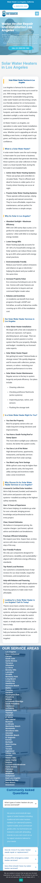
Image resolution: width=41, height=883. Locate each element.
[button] (37, 13)
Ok (21, 880)
